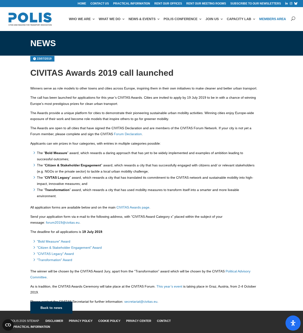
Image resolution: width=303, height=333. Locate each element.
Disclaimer (54, 321)
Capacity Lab (239, 19)
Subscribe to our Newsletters (255, 3)
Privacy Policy (81, 321)
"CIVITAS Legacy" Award (55, 254)
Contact (164, 321)
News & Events (142, 19)
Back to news (51, 308)
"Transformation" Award (54, 260)
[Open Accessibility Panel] (293, 323)
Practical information (131, 3)
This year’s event (169, 286)
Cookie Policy (109, 321)
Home (82, 3)
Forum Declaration (128, 134)
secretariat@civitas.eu (140, 301)
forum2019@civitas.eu (63, 222)
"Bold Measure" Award (53, 241)
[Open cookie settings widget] (8, 325)
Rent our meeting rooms (206, 3)
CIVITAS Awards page (132, 207)
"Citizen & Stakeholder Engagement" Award (69, 247)
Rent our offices (168, 3)
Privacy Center (138, 321)
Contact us (99, 3)
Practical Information (31, 327)
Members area (272, 19)
